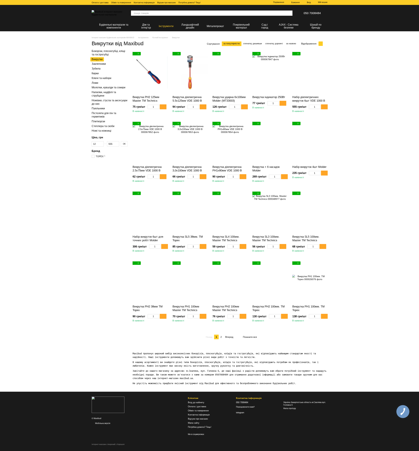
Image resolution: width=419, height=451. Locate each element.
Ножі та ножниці (101, 130)
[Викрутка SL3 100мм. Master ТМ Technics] (269, 212)
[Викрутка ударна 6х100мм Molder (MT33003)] (229, 72)
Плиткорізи (98, 121)
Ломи (95, 82)
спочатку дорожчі (274, 43)
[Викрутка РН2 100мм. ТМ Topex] (269, 281)
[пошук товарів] (289, 13)
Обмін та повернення (121, 2)
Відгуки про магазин (166, 2)
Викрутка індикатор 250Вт (268, 97)
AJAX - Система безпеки (288, 26)
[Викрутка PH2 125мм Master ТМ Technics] (150, 72)
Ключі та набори (101, 78)
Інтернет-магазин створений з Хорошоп (108, 444)
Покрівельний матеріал (241, 26)
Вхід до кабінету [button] (196, 402)
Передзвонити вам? (245, 407)
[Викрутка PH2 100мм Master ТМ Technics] (229, 281)
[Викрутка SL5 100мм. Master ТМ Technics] (309, 212)
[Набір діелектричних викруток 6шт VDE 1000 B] (309, 72)
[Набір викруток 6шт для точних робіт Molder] (150, 212)
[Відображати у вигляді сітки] (321, 43)
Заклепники (99, 63)
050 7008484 (312, 13)
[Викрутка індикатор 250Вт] (269, 72)
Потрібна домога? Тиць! (189, 2)
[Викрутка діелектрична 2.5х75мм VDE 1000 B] (150, 142)
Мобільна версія (102, 423)
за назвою (291, 43)
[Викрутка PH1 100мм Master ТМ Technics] (190, 281)
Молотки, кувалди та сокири (108, 87)
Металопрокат (215, 26)
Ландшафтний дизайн (190, 26)
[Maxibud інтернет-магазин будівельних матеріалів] (108, 404)
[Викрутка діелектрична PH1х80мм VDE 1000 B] (229, 142)
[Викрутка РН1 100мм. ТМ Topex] (309, 281)
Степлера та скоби (103, 126)
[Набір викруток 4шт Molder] (309, 142)
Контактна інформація (144, 2)
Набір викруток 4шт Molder (309, 166)
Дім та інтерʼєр (146, 26)
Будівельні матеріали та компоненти (113, 26)
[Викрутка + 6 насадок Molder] (269, 142)
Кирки (95, 73)
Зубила (96, 68)
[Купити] (163, 106)
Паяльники (98, 108)
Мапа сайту (193, 423)
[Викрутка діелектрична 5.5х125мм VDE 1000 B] (190, 72)
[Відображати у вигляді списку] (325, 43)
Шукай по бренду (315, 26)
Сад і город (264, 26)
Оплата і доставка (100, 2)
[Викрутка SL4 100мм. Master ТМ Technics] (229, 212)
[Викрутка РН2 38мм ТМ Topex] (150, 281)
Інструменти (166, 26)
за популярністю (231, 43)
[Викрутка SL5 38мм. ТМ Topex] (190, 212)
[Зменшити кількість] (149, 107)
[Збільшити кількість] (157, 107)
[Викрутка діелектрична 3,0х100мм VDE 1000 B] (190, 142)
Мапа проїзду (289, 408)
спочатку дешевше (252, 43)
